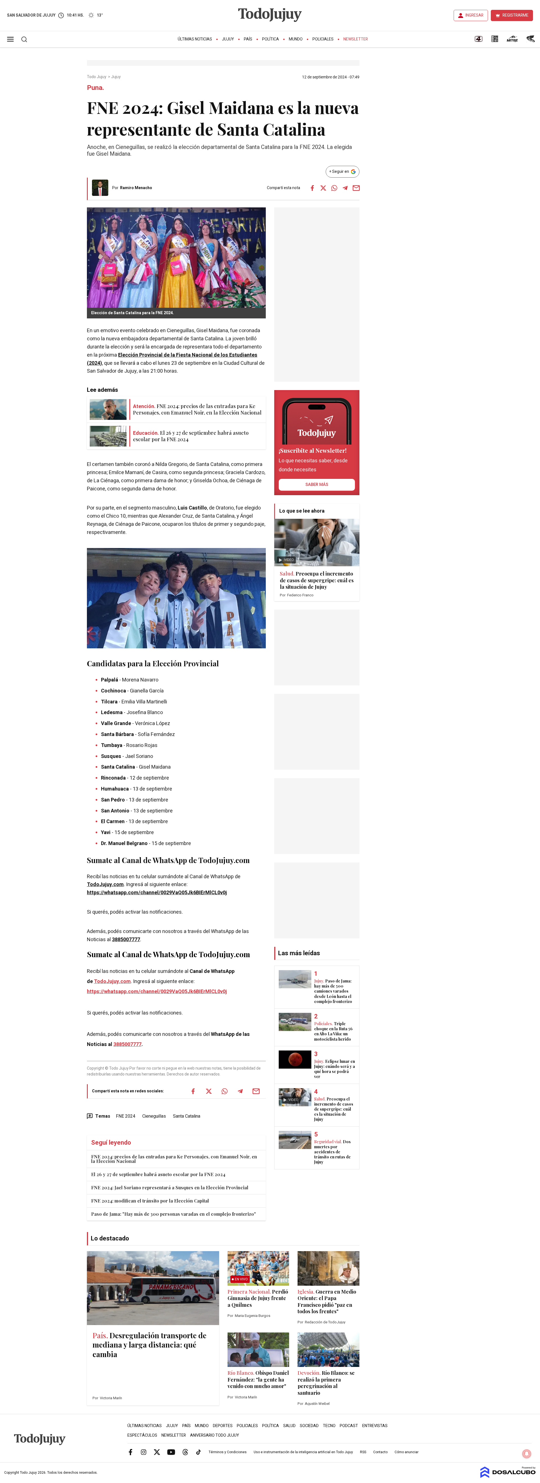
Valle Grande (116, 723)
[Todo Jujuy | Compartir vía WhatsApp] (334, 188)
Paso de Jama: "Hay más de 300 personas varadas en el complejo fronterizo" (173, 1214)
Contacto (380, 1452)
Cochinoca (114, 691)
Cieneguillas (154, 1116)
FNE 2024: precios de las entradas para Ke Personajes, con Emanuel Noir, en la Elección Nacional (174, 1159)
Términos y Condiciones (228, 1452)
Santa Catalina (186, 1116)
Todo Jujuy (97, 77)
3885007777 (126, 939)
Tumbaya (112, 745)
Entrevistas (375, 1426)
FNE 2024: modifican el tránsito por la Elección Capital (150, 1201)
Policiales (323, 39)
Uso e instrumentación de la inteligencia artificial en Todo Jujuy (303, 1452)
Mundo (296, 39)
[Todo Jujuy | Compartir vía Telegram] (345, 188)
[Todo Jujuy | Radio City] (494, 40)
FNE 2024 (125, 1116)
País (248, 39)
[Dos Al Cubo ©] (508, 1476)
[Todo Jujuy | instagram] (144, 1451)
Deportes (223, 1426)
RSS (363, 1452)
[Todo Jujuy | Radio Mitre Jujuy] (512, 40)
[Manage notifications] (526, 1453)
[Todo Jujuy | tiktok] (198, 1451)
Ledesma (112, 712)
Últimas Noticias (195, 39)
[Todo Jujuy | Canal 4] (478, 40)
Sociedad (309, 1426)
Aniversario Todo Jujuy (214, 1435)
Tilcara (110, 702)
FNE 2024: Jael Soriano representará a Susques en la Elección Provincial (169, 1187)
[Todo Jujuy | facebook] (130, 1451)
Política (270, 39)
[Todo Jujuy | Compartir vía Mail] (356, 188)
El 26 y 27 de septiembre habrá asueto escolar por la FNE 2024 (158, 1174)
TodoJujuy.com (105, 884)
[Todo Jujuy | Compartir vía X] (323, 188)
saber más (316, 484)
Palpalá (110, 680)
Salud (289, 1426)
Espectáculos (142, 1435)
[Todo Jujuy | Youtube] (171, 1451)
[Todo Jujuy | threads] (185, 1451)
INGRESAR (474, 15)
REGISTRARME (515, 15)
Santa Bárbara (117, 734)
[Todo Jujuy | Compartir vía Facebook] (312, 188)
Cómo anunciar (406, 1452)
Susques (111, 756)
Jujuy (228, 39)
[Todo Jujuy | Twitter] (157, 1451)
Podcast (349, 1426)
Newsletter (355, 39)
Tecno (329, 1426)
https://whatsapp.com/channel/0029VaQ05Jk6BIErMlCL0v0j (157, 892)
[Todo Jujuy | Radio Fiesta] (531, 40)
